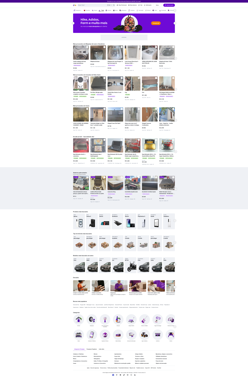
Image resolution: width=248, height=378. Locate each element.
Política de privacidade (112, 367)
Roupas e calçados (139, 358)
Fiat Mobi (138, 304)
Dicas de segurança (94, 367)
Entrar (157, 5)
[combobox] (96, 5)
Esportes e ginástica (140, 361)
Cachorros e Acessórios (100, 363)
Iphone (149, 304)
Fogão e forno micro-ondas (90, 307)
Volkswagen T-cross (90, 304)
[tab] (79, 349)
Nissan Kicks (132, 304)
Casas (74, 363)
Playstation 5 (167, 304)
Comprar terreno (154, 307)
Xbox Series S (111, 307)
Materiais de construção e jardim (122, 363)
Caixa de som (76, 307)
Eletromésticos (97, 356)
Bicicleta (116, 307)
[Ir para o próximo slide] (175, 58)
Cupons (95, 10)
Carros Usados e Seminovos (80, 356)
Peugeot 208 (82, 304)
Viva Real (159, 367)
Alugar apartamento (133, 307)
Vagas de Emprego (119, 358)
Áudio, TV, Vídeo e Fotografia (101, 361)
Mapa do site (132, 367)
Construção (163, 10)
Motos (74, 358)
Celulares (132, 10)
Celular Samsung (155, 304)
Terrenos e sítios (139, 356)
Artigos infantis (139, 354)
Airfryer (161, 304)
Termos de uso (103, 367)
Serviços (116, 361)
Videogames (97, 358)
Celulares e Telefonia (78, 354)
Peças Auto (117, 356)
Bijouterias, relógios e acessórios (164, 354)
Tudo (102, 10)
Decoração (140, 10)
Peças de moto (159, 361)
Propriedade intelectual (123, 367)
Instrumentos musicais (161, 358)
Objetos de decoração (161, 363)
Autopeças (124, 10)
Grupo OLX (147, 367)
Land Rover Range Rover (109, 304)
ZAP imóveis (153, 367)
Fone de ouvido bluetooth (102, 307)
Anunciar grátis (170, 5)
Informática (172, 10)
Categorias (78, 10)
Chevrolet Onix (76, 304)
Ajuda (88, 367)
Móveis (149, 10)
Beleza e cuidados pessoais (142, 363)
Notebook (82, 307)
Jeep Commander (99, 304)
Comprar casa (141, 307)
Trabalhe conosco (140, 367)
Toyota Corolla (126, 304)
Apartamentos (117, 354)
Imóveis (109, 10)
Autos (116, 10)
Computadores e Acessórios (80, 361)
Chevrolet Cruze (144, 304)
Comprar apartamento (123, 307)
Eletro (155, 10)
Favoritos (88, 10)
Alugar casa (148, 307)
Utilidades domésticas (161, 356)
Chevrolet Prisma (118, 304)
